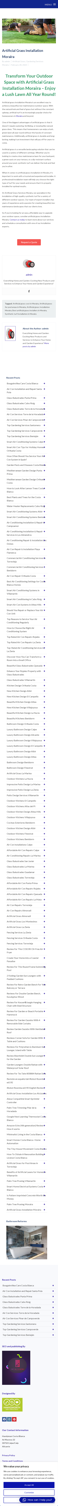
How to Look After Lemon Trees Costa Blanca (25, 490)
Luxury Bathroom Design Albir (21, 751)
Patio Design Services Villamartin (23, 795)
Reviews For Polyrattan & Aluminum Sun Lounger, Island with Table (26, 1048)
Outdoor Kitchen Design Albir (21, 828)
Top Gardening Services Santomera (23, 425)
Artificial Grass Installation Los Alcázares (26, 1093)
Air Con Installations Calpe (19, 844)
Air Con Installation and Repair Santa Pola (24, 391)
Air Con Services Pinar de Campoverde (25, 419)
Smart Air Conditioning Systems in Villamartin (23, 592)
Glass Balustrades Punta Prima (21, 397)
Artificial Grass (18, 61)
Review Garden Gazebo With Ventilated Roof (26, 1031)
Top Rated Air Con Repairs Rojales (23, 637)
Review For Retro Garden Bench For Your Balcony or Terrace (26, 986)
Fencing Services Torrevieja (20, 943)
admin (7, 61)
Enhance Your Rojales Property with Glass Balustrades (24, 673)
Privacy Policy (8, 1455)
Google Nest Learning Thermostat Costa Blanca (26, 1118)
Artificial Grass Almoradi (19, 916)
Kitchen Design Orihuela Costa (21, 685)
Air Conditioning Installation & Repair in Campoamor (26, 524)
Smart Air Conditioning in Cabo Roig (24, 599)
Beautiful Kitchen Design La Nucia (23, 713)
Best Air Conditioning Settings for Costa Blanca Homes (26, 583)
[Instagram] (9, 1419)
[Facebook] (29, 291)
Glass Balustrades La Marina (20, 866)
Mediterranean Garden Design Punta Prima (24, 472)
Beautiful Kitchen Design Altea (21, 702)
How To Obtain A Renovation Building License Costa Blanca (25, 1156)
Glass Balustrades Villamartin (21, 680)
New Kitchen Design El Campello (22, 696)
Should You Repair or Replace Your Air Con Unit (25, 612)
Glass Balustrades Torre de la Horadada (26, 408)
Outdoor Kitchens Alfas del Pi (21, 806)
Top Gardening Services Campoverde (25, 430)
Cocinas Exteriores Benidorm (21, 822)
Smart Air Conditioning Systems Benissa (26, 517)
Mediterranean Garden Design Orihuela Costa (26, 481)
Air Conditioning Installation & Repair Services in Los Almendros (25, 533)
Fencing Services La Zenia (19, 932)
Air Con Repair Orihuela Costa (21, 575)
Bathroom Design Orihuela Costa (23, 723)
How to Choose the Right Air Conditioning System (20, 630)
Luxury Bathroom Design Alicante (23, 734)
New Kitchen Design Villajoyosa (22, 707)
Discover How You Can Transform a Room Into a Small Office (24, 658)
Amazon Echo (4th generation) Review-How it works (25, 1127)
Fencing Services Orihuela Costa (22, 938)
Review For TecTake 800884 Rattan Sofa (26, 1073)
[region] (29, 1484)
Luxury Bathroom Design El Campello (25, 745)
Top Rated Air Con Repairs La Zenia (24, 642)
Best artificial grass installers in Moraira (29, 310)
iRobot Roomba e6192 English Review (25, 1087)
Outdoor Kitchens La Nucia (20, 778)
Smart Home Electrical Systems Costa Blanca (25, 1188)
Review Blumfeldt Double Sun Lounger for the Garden (25, 1057)
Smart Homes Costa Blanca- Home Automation (24, 1142)
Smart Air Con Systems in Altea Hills (24, 604)
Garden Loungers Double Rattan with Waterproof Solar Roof (24, 1066)
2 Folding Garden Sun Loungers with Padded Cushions (24, 977)
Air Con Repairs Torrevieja (19, 905)
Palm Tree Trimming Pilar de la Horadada (21, 1109)
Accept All (29, 1485)
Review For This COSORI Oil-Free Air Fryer (25, 951)
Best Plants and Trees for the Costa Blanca (24, 499)
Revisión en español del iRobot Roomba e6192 (26, 1081)
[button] (37, 1500)
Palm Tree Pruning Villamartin (21, 1181)
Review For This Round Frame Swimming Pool (26, 968)
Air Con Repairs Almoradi (19, 910)
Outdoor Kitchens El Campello (21, 800)
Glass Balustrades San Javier (20, 861)
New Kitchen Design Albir (19, 691)
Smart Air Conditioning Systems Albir (25, 511)
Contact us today (17, 219)
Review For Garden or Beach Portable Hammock (25, 1013)
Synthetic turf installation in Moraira (20, 314)
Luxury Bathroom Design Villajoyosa (24, 740)
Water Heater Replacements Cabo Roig (26, 506)
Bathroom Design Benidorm (20, 762)
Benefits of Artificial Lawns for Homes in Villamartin (26, 1174)
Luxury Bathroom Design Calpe (22, 729)
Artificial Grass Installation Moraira (24, 1209)
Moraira (19, 116)
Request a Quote (29, 242)
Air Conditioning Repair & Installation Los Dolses (26, 542)
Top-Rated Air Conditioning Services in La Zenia (25, 649)
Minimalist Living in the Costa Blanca (24, 1134)
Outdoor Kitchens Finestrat (20, 833)
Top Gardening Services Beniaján (22, 436)
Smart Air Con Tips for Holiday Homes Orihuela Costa (25, 449)
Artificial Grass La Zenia (18, 927)
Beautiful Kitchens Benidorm (20, 718)
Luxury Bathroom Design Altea (21, 756)
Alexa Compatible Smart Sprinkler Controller (23, 1100)
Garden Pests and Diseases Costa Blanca (26, 465)
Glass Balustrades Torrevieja (20, 877)
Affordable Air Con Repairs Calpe (23, 850)
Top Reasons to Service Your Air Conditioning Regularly (22, 621)
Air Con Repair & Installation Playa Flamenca (23, 551)
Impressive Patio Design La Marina (23, 784)
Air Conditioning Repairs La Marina (24, 855)
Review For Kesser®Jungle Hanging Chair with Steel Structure (24, 1004)
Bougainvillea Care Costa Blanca (22, 383)
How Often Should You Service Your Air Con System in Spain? (25, 458)
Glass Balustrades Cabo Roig (21, 403)
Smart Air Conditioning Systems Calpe (25, 441)
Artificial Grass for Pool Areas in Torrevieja (22, 1165)
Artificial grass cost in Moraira (26, 303)
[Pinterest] (14, 1419)
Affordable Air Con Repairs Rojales (24, 888)
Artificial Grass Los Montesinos (22, 921)
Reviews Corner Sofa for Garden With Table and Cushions (25, 1040)
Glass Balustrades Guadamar (21, 872)
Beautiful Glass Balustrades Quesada (24, 665)
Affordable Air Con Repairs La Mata (24, 899)
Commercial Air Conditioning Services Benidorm (25, 569)
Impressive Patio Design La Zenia (23, 789)
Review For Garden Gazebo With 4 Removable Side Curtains (23, 1022)
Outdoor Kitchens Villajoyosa (21, 817)
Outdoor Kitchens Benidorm (20, 839)
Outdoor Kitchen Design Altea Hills (24, 811)
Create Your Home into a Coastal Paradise (22, 960)
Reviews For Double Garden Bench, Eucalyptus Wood (24, 995)
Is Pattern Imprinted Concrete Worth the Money (26, 1197)
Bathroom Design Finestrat (20, 767)
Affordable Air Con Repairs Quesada (24, 894)
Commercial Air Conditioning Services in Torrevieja (26, 560)
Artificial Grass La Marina (19, 773)
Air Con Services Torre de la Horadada (25, 414)
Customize (29, 1492)
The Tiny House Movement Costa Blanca (26, 1148)
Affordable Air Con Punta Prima (22, 883)
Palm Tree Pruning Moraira (20, 1204)
